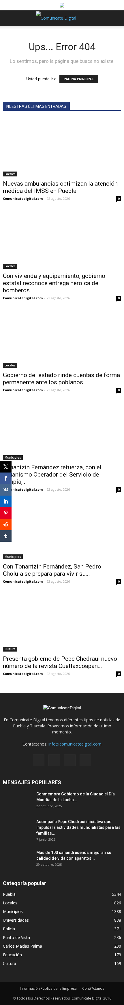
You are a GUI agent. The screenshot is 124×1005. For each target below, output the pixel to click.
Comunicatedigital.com (23, 198)
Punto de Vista (16, 937)
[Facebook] (38, 760)
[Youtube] (85, 760)
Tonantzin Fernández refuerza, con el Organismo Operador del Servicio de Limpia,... (52, 474)
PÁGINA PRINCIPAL (79, 79)
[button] (116, 18)
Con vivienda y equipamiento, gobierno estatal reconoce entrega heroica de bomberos (54, 283)
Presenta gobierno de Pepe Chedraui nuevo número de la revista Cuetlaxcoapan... (60, 662)
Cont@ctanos (93, 988)
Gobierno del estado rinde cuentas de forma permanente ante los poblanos (61, 379)
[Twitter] (70, 760)
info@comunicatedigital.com (75, 744)
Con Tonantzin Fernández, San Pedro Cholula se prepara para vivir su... (52, 570)
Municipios (13, 458)
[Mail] (54, 760)
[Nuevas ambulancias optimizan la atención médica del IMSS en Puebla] (62, 147)
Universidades (16, 920)
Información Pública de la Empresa (48, 988)
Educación (12, 954)
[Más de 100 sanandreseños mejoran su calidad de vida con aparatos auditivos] (17, 860)
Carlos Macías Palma (22, 946)
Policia (9, 928)
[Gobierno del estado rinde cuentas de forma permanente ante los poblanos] (62, 339)
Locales (10, 174)
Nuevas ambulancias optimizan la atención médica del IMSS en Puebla (60, 187)
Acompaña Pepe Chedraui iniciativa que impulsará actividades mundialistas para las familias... (78, 827)
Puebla (9, 894)
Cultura (10, 649)
